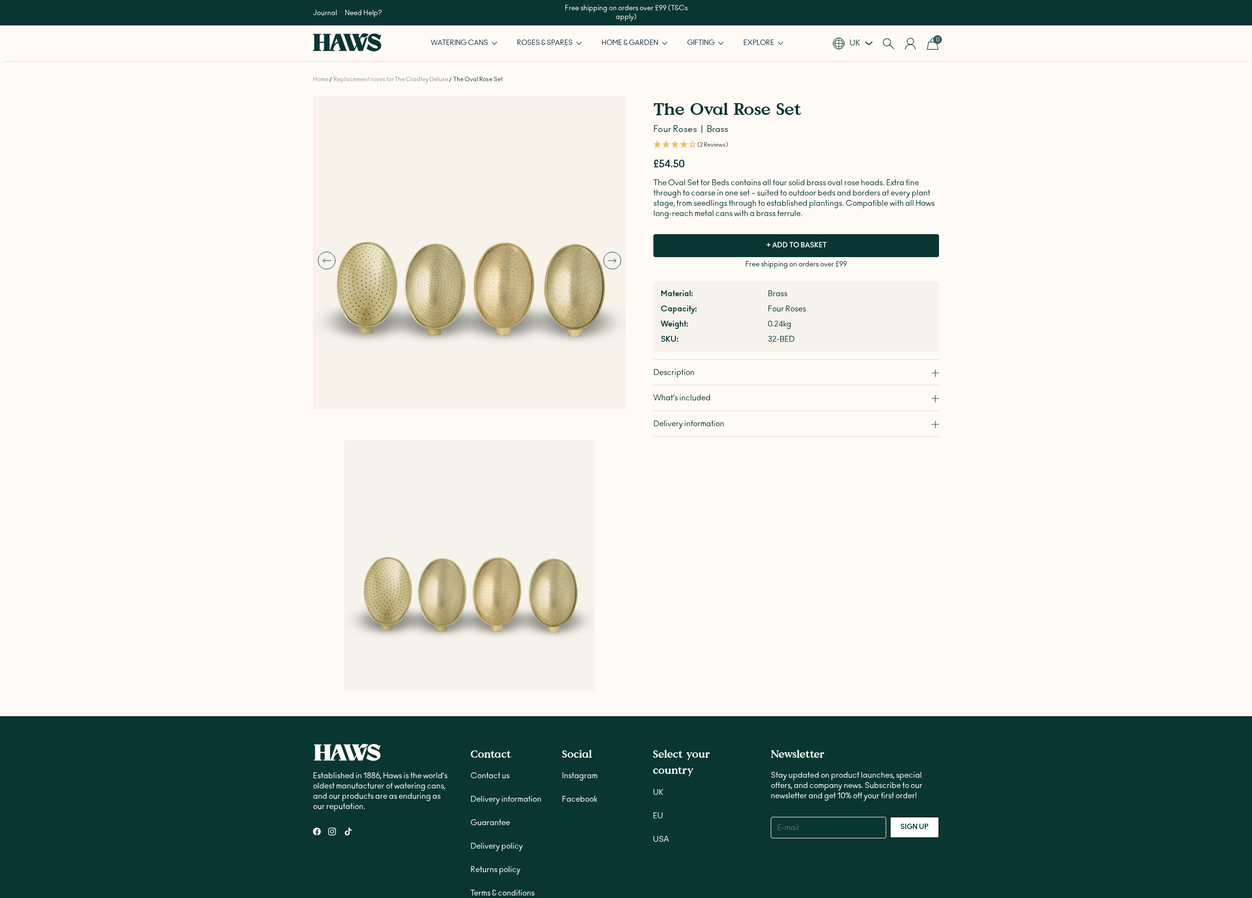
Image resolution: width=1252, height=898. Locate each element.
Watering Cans (460, 43)
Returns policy (495, 675)
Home (321, 79)
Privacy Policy (494, 721)
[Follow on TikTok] (348, 636)
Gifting (701, 43)
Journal (325, 13)
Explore (759, 43)
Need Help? (363, 13)
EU (658, 621)
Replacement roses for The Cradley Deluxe (391, 79)
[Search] (888, 43)
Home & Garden (631, 43)
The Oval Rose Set (478, 79)
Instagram (580, 581)
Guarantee (490, 628)
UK (658, 597)
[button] (464, 43)
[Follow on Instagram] (332, 636)
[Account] (910, 44)
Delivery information (505, 604)
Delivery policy (496, 651)
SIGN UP (914, 632)
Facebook (579, 604)
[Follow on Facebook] (317, 636)
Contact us (490, 581)
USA (661, 644)
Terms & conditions (502, 698)
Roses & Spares (545, 43)
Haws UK (352, 807)
